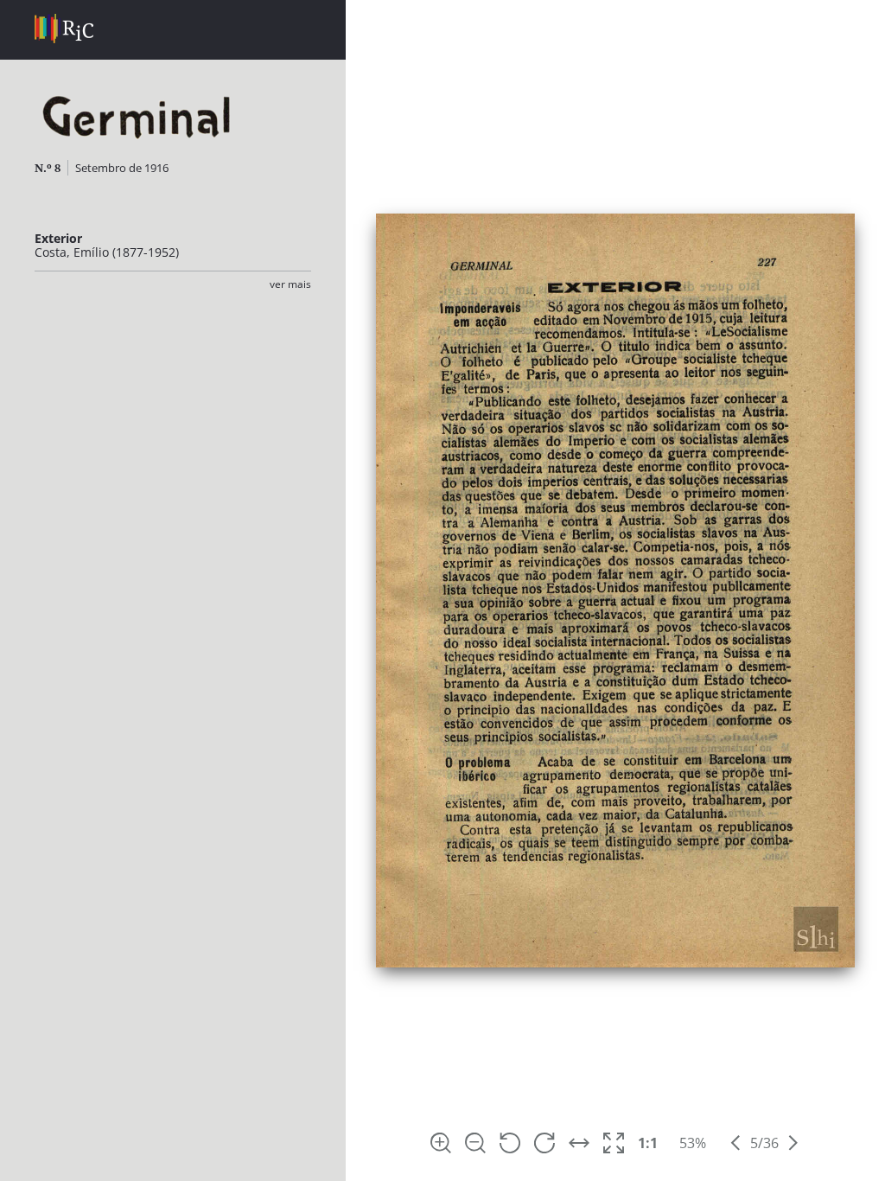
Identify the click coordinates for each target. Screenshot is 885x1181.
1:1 (648, 1142)
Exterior (58, 238)
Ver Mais (290, 284)
